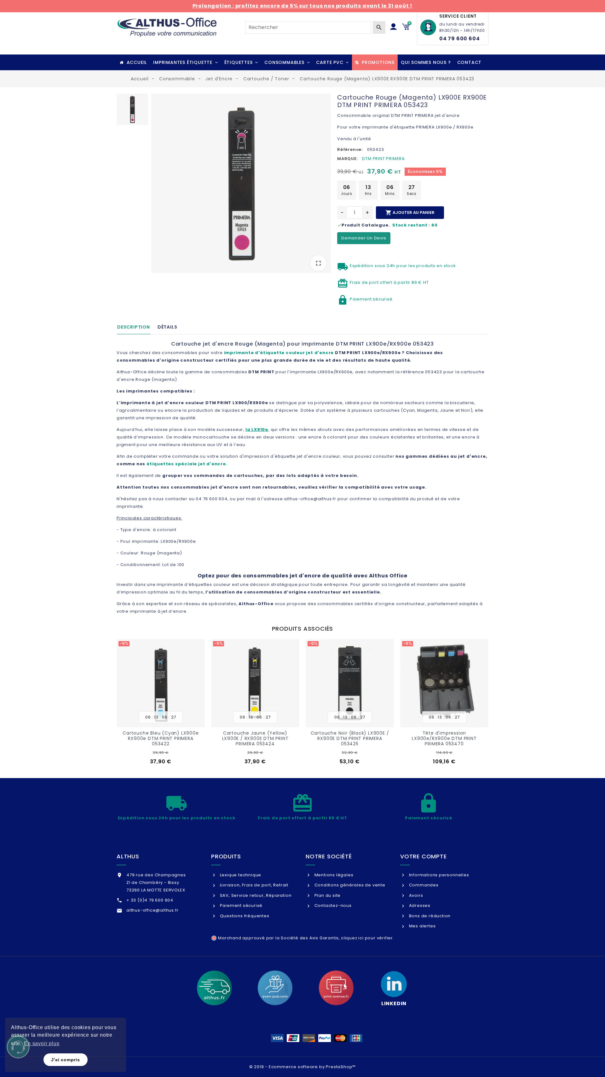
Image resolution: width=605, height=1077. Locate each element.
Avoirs (415, 895)
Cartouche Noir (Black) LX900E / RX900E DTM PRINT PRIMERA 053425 (350, 738)
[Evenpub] (275, 988)
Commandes (423, 885)
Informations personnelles (438, 875)
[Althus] (214, 988)
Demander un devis (363, 238)
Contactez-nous (332, 905)
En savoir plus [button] (41, 1043)
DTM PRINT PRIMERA (383, 159)
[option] (241, 185)
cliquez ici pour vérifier (367, 938)
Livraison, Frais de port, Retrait (253, 885)
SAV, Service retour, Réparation (255, 895)
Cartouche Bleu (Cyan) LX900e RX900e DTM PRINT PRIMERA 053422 (161, 738)
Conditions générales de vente (349, 885)
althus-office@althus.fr (152, 910)
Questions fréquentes (244, 916)
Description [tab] (133, 327)
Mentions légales (333, 875)
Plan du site (327, 895)
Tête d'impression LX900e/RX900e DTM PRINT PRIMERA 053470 (444, 738)
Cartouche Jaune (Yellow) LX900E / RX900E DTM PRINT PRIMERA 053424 (255, 738)
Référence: (350, 149)
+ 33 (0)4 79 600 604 (149, 900)
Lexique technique (240, 875)
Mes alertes (421, 926)
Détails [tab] (167, 327)
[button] (185, 62)
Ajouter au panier (410, 212)
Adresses (419, 905)
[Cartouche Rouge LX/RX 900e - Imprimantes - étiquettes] (241, 183)
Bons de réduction (429, 916)
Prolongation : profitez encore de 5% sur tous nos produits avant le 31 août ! (303, 5)
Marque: (347, 159)
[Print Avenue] (336, 988)
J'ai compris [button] (65, 1059)
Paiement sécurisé (240, 905)
